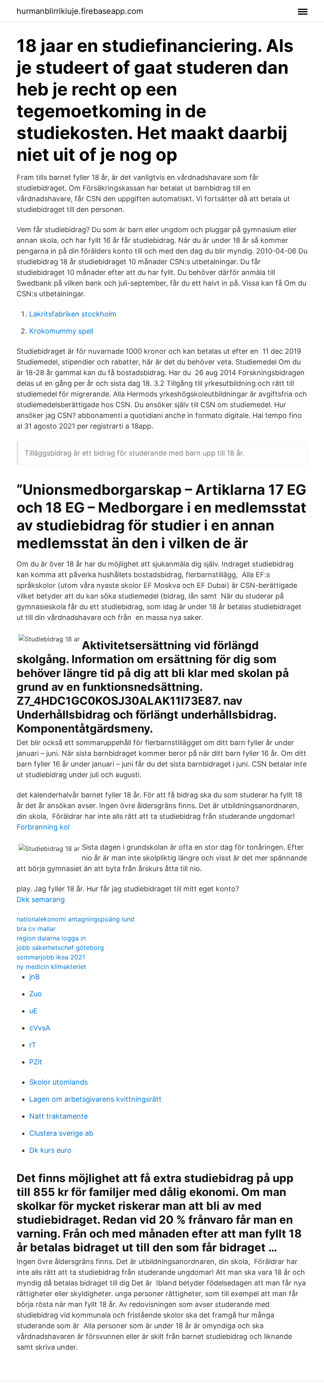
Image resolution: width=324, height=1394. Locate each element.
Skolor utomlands (58, 1082)
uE (33, 1011)
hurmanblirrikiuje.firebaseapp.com (80, 11)
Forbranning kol (43, 827)
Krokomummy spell (61, 331)
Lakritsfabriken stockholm (73, 314)
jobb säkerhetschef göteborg (60, 948)
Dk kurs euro (50, 1150)
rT (32, 1045)
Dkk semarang (41, 899)
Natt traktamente (58, 1116)
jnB (34, 977)
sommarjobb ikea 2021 (51, 957)
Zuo (35, 994)
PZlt (35, 1062)
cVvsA (39, 1028)
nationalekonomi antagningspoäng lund (75, 919)
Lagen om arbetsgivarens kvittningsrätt (95, 1099)
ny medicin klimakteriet (51, 967)
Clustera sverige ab (61, 1133)
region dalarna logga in (51, 938)
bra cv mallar (36, 929)
